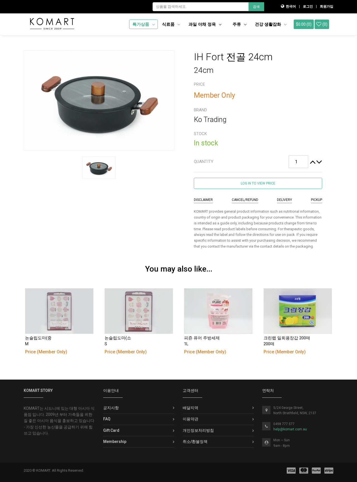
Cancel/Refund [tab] (245, 200)
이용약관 (190, 419)
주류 (237, 24)
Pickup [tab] (316, 200)
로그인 (308, 6)
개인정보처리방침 (198, 430)
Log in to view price (258, 183)
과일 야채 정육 (203, 24)
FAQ (106, 419)
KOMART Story (38, 390)
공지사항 (111, 408)
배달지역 (190, 408)
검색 (256, 7)
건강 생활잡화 (268, 24)
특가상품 (141, 24)
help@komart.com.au (290, 429)
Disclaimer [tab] (203, 200)
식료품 (169, 24)
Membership (114, 441)
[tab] (258, 162)
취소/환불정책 (195, 441)
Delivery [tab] (284, 200)
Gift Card (111, 430)
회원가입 (326, 6)
